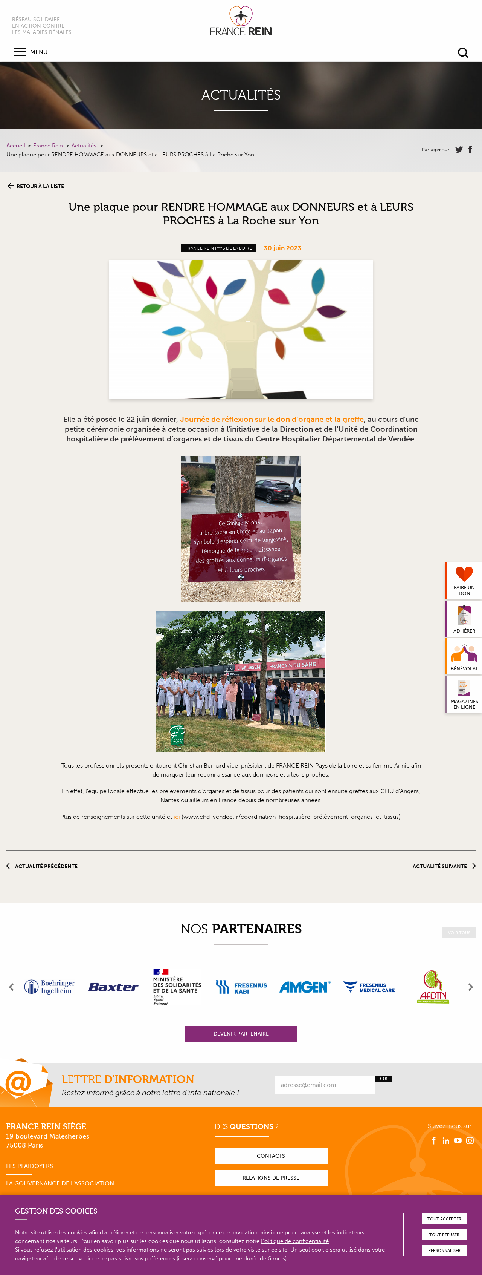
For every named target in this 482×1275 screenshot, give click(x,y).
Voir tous (459, 932)
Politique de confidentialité (295, 1241)
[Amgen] (305, 987)
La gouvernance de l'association (60, 1183)
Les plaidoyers (29, 1165)
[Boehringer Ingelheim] (49, 987)
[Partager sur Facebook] (470, 149)
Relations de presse (271, 1178)
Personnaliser (444, 1250)
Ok (384, 1079)
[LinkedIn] (446, 1141)
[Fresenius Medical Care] (369, 987)
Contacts (271, 1156)
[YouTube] (458, 1141)
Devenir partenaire (241, 1034)
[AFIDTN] (433, 987)
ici (177, 816)
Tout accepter (444, 1219)
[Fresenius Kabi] (241, 987)
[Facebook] (434, 1141)
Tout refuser (444, 1234)
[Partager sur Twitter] (459, 149)
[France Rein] (241, 20)
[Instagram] (470, 1141)
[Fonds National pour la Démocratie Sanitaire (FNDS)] (177, 987)
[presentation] (11, 987)
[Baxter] (113, 987)
